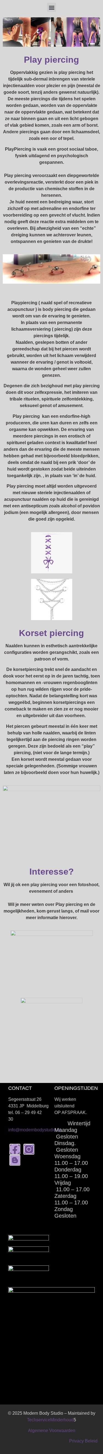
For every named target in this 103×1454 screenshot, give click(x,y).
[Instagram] (28, 1149)
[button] (51, 7)
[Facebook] (14, 1149)
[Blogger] (14, 1160)
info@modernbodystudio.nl (34, 1129)
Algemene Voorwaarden (51, 1430)
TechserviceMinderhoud (50, 1419)
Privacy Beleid (83, 1441)
